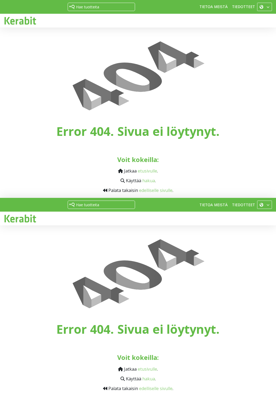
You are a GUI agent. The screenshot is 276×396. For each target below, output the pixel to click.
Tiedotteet (243, 6)
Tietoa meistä (213, 6)
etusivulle (147, 171)
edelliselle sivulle (155, 190)
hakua (148, 181)
